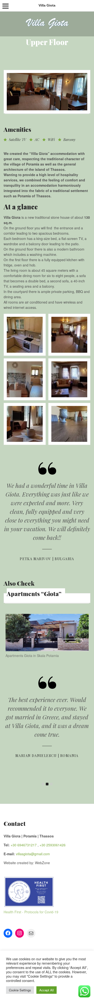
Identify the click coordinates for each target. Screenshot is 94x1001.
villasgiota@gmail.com (33, 853)
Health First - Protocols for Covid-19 (31, 911)
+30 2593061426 (53, 844)
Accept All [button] (46, 990)
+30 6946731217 (24, 844)
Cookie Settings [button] (20, 990)
